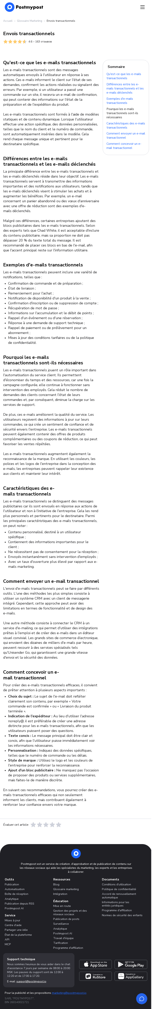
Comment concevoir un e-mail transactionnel (123, 146)
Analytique (12, 899)
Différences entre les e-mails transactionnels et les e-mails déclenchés (125, 89)
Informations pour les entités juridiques (115, 903)
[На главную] (24, 7)
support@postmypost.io (31, 981)
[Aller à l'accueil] (76, 853)
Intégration (60, 894)
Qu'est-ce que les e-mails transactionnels (123, 76)
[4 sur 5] (52, 825)
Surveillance (61, 924)
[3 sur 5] (46, 825)
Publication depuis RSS (19, 904)
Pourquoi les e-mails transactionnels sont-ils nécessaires (122, 113)
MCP (8, 944)
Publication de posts (66, 919)
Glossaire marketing (66, 889)
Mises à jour (12, 920)
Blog (56, 884)
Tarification (60, 943)
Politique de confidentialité (119, 889)
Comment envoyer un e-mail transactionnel (125, 136)
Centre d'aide (13, 925)
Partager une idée (16, 930)
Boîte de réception (16, 894)
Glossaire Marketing (29, 21)
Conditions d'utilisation (116, 884)
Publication (12, 884)
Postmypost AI (14, 908)
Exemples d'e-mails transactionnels (119, 101)
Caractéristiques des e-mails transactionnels (125, 125)
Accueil (7, 21)
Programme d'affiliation (68, 948)
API (7, 939)
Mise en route (62, 906)
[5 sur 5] (58, 825)
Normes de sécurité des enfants (122, 915)
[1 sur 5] (33, 825)
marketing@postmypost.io (69, 993)
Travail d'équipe (63, 938)
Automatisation (15, 889)
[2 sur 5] (39, 825)
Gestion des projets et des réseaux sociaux (70, 912)
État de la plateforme (18, 935)
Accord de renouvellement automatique (119, 895)
